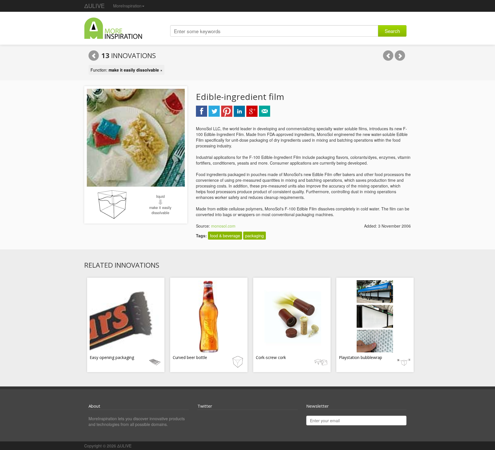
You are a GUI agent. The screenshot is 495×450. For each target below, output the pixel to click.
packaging (254, 235)
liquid (160, 196)
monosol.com (223, 226)
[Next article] (400, 55)
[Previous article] (388, 55)
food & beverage (225, 235)
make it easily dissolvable (160, 210)
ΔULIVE (94, 5)
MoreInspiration (127, 6)
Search (392, 30)
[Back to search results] (94, 55)
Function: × (126, 70)
